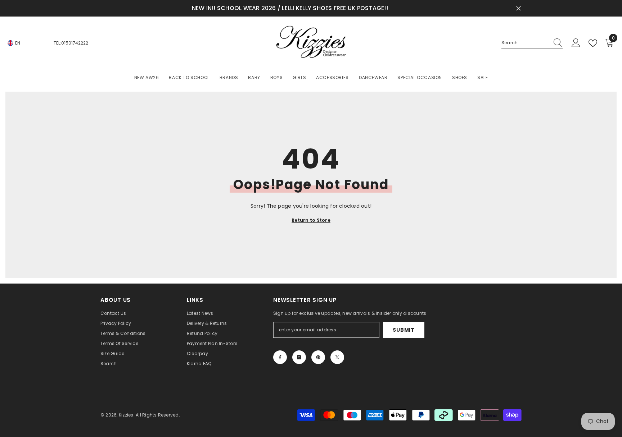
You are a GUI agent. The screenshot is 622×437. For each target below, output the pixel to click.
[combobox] (525, 42)
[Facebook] (280, 357)
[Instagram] (299, 357)
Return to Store (311, 220)
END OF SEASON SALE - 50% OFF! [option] (350, 8)
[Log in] (576, 43)
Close (518, 8)
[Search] (532, 43)
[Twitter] (337, 357)
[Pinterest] (318, 357)
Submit (403, 330)
